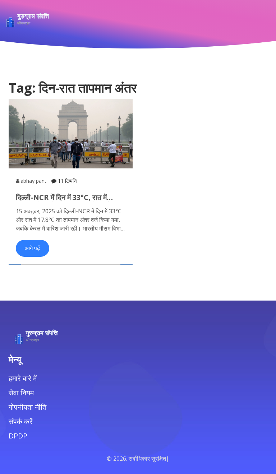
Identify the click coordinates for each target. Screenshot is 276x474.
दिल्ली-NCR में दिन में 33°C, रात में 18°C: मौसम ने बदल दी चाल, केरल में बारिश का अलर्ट (63, 197)
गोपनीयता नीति (27, 407)
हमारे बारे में (23, 378)
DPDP (18, 436)
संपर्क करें (21, 421)
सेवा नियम (21, 393)
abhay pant (33, 180)
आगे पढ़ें (32, 248)
